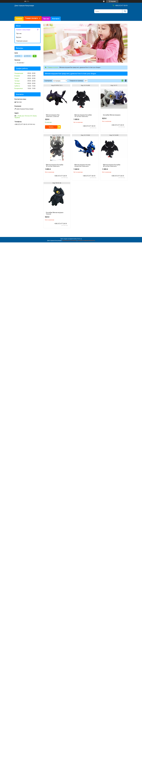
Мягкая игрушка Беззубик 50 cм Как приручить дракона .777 (54, 166)
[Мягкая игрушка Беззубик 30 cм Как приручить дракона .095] (85, 98)
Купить (51, 127)
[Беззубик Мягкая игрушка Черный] (57, 196)
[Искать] (125, 11)
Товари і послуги (31, 18)
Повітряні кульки (21, 41)
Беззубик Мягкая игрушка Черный (54, 213)
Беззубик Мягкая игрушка (111, 115)
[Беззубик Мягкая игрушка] (114, 98)
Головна (19, 19)
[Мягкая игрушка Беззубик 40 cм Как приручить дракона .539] (114, 148)
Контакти (55, 19)
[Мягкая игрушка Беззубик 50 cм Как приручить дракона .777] (57, 148)
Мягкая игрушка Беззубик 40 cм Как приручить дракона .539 (111, 166)
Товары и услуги (53, 67)
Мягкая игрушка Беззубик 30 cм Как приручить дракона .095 (83, 116)
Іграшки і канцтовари (23, 30)
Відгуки (18, 37)
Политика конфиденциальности (86, 240)
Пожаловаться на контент (69, 240)
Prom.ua (79, 238)
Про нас (46, 19)
